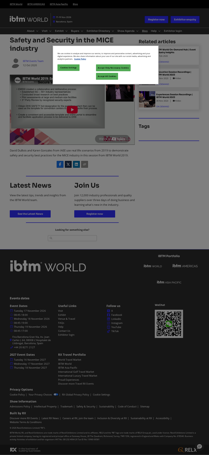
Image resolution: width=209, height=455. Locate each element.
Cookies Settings (68, 67)
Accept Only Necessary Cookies (113, 68)
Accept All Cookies (107, 76)
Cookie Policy (80, 59)
